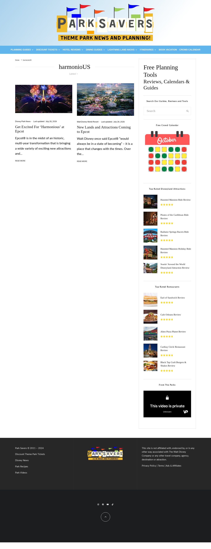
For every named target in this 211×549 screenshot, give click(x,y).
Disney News (22, 460)
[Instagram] (98, 504)
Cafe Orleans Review (170, 314)
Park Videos (21, 473)
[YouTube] (107, 504)
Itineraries (146, 49)
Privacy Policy (149, 466)
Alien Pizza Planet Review (173, 331)
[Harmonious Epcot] (43, 99)
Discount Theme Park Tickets (30, 454)
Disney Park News (23, 121)
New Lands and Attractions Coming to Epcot (104, 129)
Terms (161, 466)
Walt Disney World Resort (87, 122)
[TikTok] (112, 504)
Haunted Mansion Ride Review (175, 200)
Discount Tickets (46, 49)
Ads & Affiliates (173, 466)
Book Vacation (168, 49)
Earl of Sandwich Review (172, 297)
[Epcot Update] (105, 99)
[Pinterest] (103, 504)
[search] (187, 111)
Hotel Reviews (71, 49)
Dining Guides (94, 49)
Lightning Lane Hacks (121, 49)
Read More (20, 161)
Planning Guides (21, 49)
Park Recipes (21, 466)
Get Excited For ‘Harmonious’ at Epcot (39, 129)
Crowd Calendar (189, 49)
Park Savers (21, 448)
